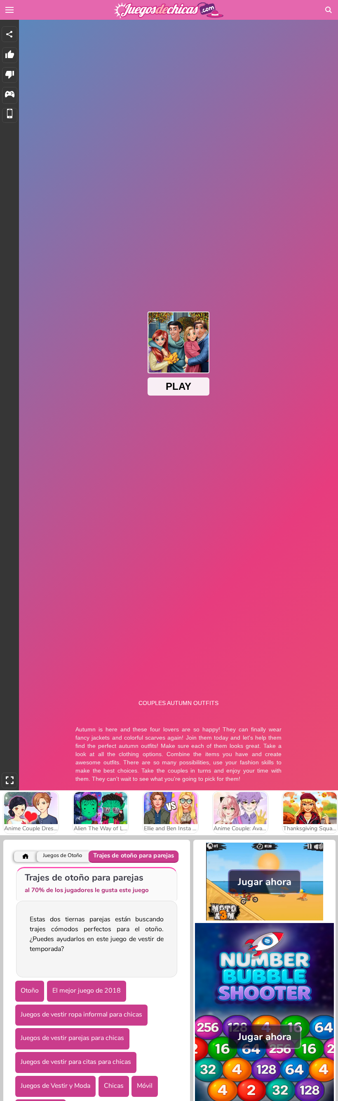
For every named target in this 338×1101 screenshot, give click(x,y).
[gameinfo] (9, 95)
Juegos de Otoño (62, 855)
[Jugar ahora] (264, 918)
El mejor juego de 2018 (86, 990)
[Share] (9, 34)
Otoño (30, 990)
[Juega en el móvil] (9, 115)
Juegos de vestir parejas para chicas (72, 1037)
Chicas (114, 1085)
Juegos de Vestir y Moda (55, 1085)
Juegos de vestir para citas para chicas (76, 1061)
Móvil (145, 1085)
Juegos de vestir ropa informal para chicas (81, 1014)
